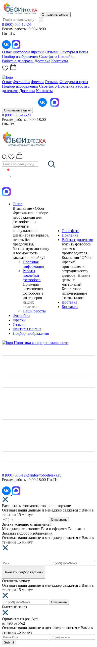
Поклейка (66, 56)
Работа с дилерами (18, 61)
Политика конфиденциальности (41, 343)
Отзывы (51, 52)
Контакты (59, 61)
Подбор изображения (20, 56)
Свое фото (48, 56)
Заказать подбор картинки (23, 572)
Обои (6, 393)
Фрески (37, 52)
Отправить (59, 519)
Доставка (42, 61)
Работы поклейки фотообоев (32, 275)
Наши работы (34, 311)
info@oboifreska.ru (46, 475)
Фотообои (21, 52)
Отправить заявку (55, 14)
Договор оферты (16, 457)
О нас (7, 52)
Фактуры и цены (73, 52)
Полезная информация (33, 264)
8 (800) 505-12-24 (16, 24)
